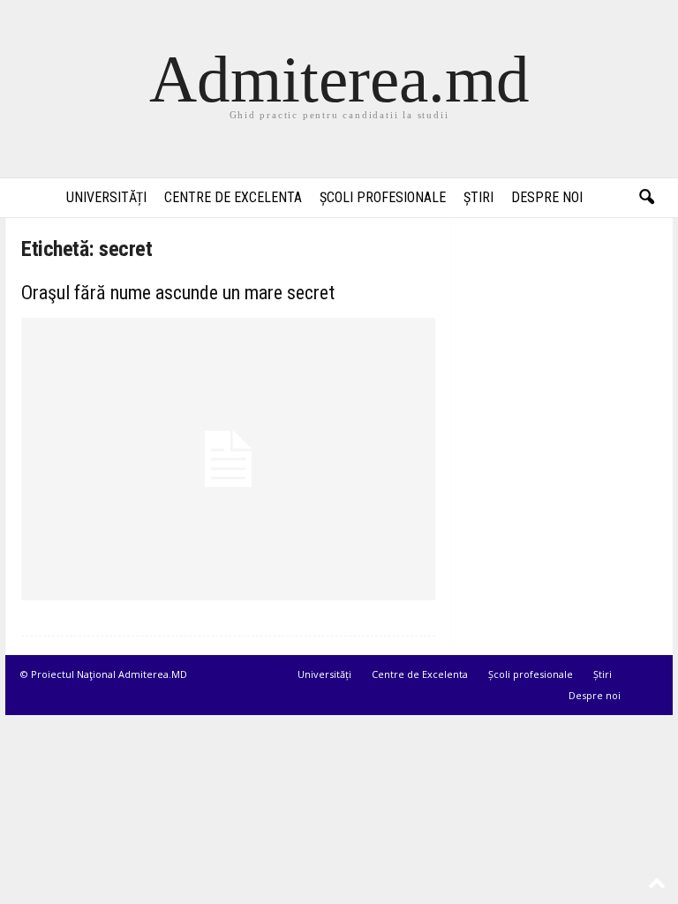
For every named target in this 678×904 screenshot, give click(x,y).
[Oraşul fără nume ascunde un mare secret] (228, 459)
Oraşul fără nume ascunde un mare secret (178, 293)
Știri (478, 197)
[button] (646, 197)
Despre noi (547, 197)
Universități (106, 197)
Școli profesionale (383, 197)
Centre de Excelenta (233, 197)
